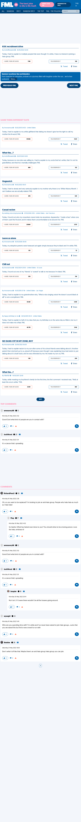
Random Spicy (29, 11)
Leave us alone (9, 238)
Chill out (6, 264)
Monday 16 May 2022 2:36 (10, 499)
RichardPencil (9, 493)
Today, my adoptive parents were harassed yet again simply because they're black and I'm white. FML (39, 246)
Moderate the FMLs (61, 4)
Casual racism (8, 210)
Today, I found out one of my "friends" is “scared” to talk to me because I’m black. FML (34, 272)
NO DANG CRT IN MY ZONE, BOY (17, 341)
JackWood (8, 435)
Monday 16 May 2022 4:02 (17, 523)
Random (10, 11)
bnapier (14, 591)
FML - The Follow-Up (54, 11)
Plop (12, 518)
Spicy (18, 11)
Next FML (74, 86)
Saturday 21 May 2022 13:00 (11, 648)
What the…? (8, 153)
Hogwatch (7, 181)
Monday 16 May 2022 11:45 (10, 621)
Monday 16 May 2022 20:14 (17, 597)
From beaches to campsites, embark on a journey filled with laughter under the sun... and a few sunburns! (37, 76)
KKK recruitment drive (12, 47)
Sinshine (7, 643)
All (3, 11)
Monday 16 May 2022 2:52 (10, 416)
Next (40, 399)
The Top (40, 11)
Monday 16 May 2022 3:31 (10, 440)
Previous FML (9, 86)
